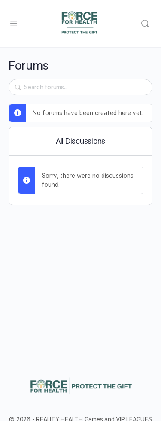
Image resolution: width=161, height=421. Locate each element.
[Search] (145, 23)
